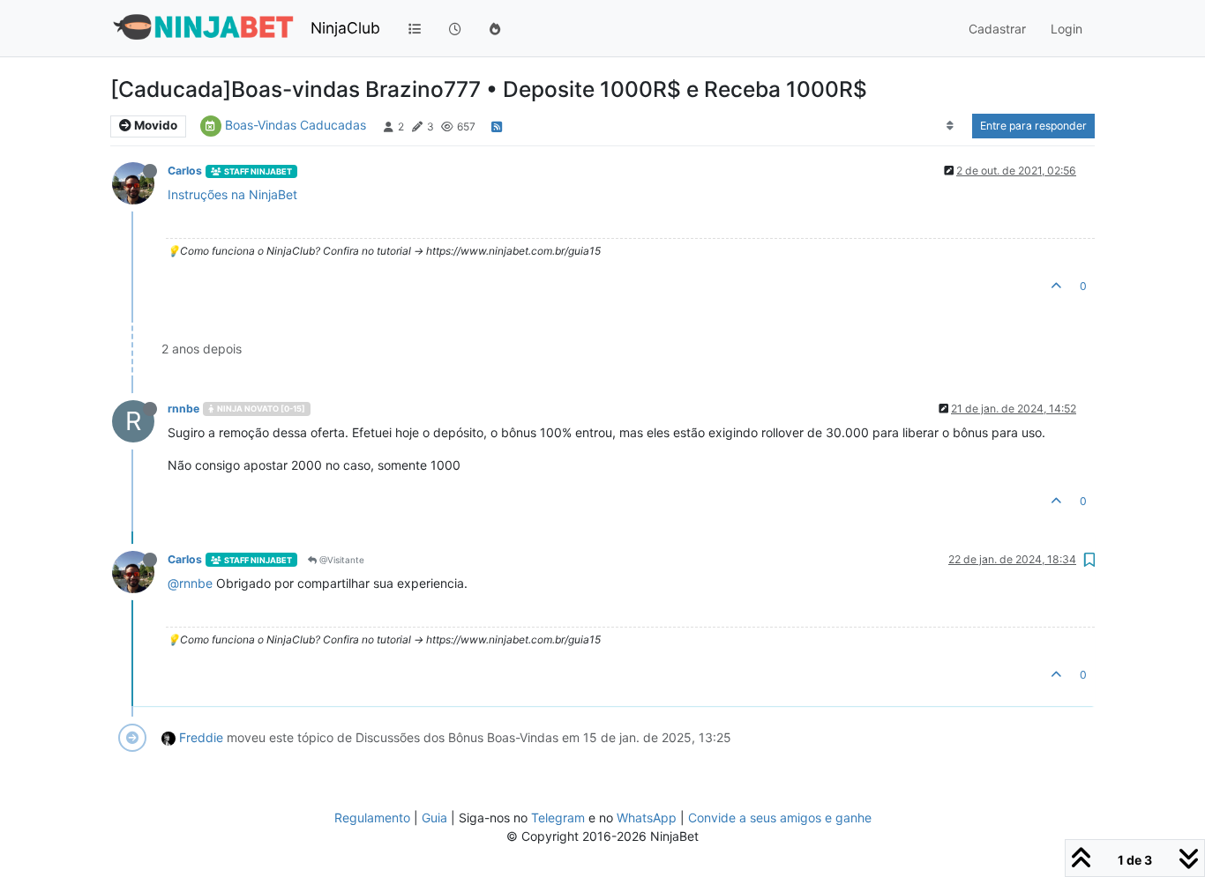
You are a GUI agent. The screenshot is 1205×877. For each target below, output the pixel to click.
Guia (434, 817)
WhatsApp (647, 817)
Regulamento (374, 817)
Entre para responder (1033, 125)
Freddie (201, 737)
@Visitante (340, 559)
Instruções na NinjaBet (232, 194)
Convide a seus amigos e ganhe (780, 817)
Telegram (558, 817)
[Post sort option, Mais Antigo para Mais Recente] (950, 126)
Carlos (185, 170)
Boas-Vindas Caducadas (295, 124)
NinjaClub (345, 28)
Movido (154, 125)
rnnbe (183, 408)
